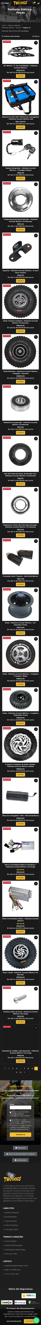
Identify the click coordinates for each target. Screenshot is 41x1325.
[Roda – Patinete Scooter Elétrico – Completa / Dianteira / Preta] (20, 699)
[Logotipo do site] (20, 3)
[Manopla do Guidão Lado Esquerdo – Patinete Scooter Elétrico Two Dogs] (20, 1037)
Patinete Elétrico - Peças (11, 28)
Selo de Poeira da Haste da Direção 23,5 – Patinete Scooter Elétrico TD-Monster (20, 475)
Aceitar (29, 1321)
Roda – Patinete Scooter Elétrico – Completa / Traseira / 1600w (20, 675)
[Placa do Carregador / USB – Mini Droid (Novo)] (20, 796)
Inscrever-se (20, 1134)
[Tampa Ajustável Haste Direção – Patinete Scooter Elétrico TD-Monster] (20, 199)
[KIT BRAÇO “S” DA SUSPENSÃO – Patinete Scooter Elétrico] (20, 52)
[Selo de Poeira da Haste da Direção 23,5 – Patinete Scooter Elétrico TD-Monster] (20, 454)
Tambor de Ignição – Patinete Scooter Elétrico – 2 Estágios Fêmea (20, 169)
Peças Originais (14, 25)
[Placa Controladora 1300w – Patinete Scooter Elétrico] (20, 899)
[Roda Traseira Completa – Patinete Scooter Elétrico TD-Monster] (20, 301)
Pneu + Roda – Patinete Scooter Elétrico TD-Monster (20, 974)
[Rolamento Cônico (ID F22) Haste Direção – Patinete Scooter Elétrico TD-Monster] (20, 505)
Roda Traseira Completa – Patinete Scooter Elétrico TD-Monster (20, 322)
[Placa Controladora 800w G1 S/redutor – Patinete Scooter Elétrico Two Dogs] (20, 845)
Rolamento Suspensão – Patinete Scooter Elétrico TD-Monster (20, 423)
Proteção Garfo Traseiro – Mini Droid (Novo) (20, 576)
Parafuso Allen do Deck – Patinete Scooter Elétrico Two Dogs (20, 1013)
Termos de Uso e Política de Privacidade (20, 1123)
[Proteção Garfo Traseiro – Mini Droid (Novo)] (20, 556)
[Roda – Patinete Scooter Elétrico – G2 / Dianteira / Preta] (20, 604)
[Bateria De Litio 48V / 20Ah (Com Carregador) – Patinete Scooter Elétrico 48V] (20, 97)
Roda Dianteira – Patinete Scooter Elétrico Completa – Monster (20, 372)
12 (20, 1072)
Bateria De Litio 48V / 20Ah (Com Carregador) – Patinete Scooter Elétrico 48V (20, 118)
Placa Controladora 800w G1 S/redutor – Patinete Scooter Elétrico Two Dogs (20, 866)
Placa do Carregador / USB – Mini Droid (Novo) (20, 816)
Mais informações (14, 1321)
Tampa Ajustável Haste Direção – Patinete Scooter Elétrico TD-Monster (21, 220)
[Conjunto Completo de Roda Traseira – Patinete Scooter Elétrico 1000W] (20, 744)
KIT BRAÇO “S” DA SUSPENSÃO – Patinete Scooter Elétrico (21, 67)
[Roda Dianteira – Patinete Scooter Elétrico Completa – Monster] (20, 352)
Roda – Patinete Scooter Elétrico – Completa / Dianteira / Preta (20, 714)
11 (16, 1072)
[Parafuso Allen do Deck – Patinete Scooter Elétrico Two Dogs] (20, 998)
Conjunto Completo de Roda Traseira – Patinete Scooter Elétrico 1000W (20, 765)
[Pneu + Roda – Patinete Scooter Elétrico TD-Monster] (20, 953)
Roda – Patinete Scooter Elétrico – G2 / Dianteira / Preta (20, 624)
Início (4, 25)
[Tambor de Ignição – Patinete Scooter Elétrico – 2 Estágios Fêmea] (20, 148)
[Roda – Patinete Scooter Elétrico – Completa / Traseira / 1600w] (20, 654)
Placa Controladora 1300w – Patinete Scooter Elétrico (20, 920)
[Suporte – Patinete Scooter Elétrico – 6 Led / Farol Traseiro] (20, 251)
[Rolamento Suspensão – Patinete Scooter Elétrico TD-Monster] (20, 403)
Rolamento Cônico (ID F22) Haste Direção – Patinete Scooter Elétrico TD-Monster (20, 526)
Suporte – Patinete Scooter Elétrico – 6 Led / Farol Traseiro (20, 272)
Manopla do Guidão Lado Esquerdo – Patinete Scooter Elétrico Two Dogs (20, 1052)
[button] (36, 1320)
